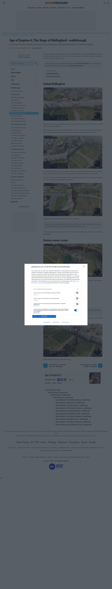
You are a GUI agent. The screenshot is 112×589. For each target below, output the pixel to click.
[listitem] (56, 289)
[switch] (76, 293)
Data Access (56, 322)
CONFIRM (44, 316)
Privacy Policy (65, 322)
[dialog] (56, 294)
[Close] (84, 266)
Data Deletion (46, 322)
